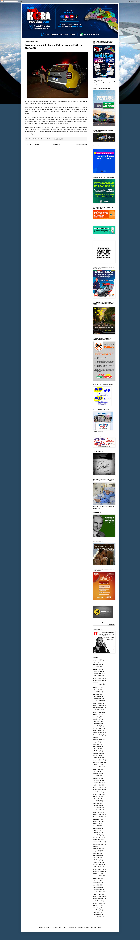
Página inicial (56, 144)
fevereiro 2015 (97, 660)
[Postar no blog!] (57, 139)
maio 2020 (96, 746)
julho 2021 (96, 778)
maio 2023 (96, 828)
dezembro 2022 (97, 817)
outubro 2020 (97, 757)
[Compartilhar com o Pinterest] (62, 139)
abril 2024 (96, 853)
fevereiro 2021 (97, 767)
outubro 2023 (97, 839)
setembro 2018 (97, 701)
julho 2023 (96, 832)
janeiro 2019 (96, 710)
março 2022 (96, 796)
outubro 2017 (97, 676)
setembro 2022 (97, 810)
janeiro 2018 (96, 682)
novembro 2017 (97, 678)
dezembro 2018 (97, 707)
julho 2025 (96, 887)
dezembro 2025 (97, 898)
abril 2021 (96, 771)
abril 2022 (96, 798)
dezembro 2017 (97, 680)
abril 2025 (96, 880)
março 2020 (96, 742)
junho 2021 (96, 776)
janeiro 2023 (96, 819)
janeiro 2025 (96, 873)
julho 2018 (96, 696)
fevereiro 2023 (97, 821)
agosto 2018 (96, 698)
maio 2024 (96, 855)
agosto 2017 (96, 671)
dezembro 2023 (97, 844)
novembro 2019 (97, 732)
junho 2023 (96, 830)
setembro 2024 (97, 864)
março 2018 (96, 687)
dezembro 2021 (97, 789)
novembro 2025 (97, 896)
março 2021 (96, 769)
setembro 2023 (97, 837)
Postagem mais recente (32, 144)
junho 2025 (96, 885)
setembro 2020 (97, 755)
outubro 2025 (97, 894)
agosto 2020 (96, 753)
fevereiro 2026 (97, 903)
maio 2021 (96, 773)
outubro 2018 (97, 703)
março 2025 (96, 878)
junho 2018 (96, 694)
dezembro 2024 (97, 871)
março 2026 (96, 905)
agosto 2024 (96, 862)
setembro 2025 (97, 892)
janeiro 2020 (96, 737)
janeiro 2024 (96, 846)
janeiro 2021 (96, 764)
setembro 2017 (97, 673)
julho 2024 (96, 860)
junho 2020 (96, 748)
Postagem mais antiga (80, 144)
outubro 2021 (97, 785)
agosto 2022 (96, 807)
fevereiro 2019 (97, 712)
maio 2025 (96, 882)
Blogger (99, 927)
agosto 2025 (96, 889)
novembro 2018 (97, 705)
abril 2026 (96, 907)
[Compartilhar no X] (58, 139)
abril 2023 (96, 826)
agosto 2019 (96, 726)
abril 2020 (96, 744)
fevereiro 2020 (97, 739)
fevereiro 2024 (97, 848)
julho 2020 (96, 751)
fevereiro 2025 (97, 876)
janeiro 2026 (96, 901)
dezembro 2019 (97, 735)
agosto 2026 (96, 917)
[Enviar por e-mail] (55, 139)
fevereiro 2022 (97, 794)
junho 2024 (96, 857)
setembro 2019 (97, 728)
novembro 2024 (97, 869)
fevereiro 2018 (97, 685)
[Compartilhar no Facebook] (60, 139)
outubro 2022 (97, 812)
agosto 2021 (96, 780)
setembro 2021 (97, 782)
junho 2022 (96, 803)
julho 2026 (96, 914)
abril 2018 (96, 689)
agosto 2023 (96, 835)
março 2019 (96, 714)
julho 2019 (96, 723)
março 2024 (96, 851)
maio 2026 (96, 910)
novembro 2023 (97, 841)
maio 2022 (96, 801)
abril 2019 (96, 717)
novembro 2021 (97, 787)
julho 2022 (96, 805)
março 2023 (96, 823)
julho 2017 (96, 669)
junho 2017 (96, 667)
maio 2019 (96, 719)
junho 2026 (96, 912)
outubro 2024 (97, 867)
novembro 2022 (97, 814)
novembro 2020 (97, 760)
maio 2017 (96, 664)
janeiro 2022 (96, 792)
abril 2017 (96, 662)
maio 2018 (96, 692)
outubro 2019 (97, 730)
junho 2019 (96, 721)
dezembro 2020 (97, 762)
